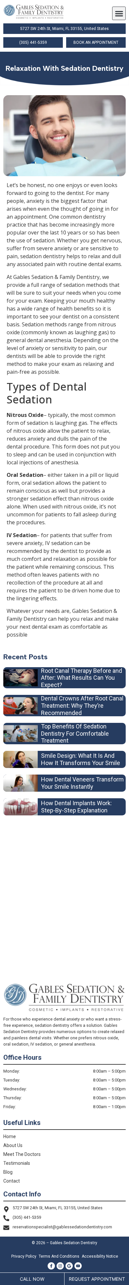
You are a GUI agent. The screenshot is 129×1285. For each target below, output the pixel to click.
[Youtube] (78, 1266)
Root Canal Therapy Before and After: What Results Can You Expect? (81, 677)
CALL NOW (32, 1279)
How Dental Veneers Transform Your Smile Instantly (82, 783)
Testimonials (16, 1163)
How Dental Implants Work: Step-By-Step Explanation (76, 807)
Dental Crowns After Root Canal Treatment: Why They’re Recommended (82, 705)
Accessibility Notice (100, 1256)
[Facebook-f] (51, 1266)
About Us (12, 1145)
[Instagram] (60, 1266)
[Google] (69, 1266)
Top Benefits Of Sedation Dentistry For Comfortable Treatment (75, 733)
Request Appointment (97, 1279)
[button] (119, 13)
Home (9, 1136)
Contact (11, 1181)
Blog (8, 1172)
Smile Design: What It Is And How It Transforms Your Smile (80, 759)
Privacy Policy (23, 1256)
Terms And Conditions (59, 1256)
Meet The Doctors (22, 1154)
